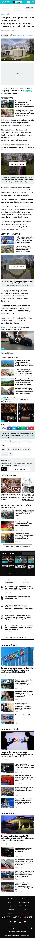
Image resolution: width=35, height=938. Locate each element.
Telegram (5, 437)
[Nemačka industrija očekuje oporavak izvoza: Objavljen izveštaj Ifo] (7, 526)
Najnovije (9, 645)
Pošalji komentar (19, 469)
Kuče (11, 453)
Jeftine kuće (27, 449)
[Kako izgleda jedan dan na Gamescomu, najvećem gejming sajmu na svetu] (7, 791)
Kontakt (23, 931)
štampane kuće (16, 449)
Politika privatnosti (14, 931)
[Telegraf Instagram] (20, 922)
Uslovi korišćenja (27, 928)
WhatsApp (25, 435)
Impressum (18, 928)
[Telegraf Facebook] (10, 922)
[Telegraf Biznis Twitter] (15, 922)
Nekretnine (4, 14)
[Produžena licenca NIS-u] (7, 719)
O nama (5, 928)
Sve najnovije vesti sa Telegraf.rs (17, 637)
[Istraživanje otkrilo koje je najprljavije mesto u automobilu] (7, 852)
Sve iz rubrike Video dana (17, 573)
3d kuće (3, 449)
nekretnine (4, 453)
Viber (32, 435)
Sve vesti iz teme (17, 546)
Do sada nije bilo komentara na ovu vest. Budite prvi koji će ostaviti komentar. (16, 464)
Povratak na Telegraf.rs (6, 2)
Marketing (11, 928)
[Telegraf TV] (25, 922)
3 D (9, 449)
